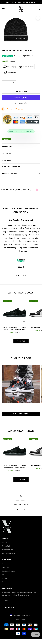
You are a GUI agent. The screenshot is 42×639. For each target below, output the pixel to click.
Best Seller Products (8, 571)
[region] (21, 500)
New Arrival (6, 567)
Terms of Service (7, 549)
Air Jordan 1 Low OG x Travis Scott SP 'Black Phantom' (14, 328)
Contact (4, 582)
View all (21, 341)
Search (4, 542)
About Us (5, 578)
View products (21, 414)
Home (4, 564)
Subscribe (10, 607)
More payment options (21, 103)
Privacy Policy (6, 546)
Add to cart (21, 91)
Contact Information (8, 553)
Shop (3, 575)
